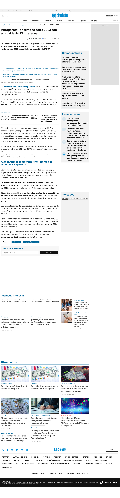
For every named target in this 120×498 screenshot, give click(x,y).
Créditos (38, 11)
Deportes (39, 460)
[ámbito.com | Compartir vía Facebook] (47, 38)
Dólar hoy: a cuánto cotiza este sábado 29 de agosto (73, 104)
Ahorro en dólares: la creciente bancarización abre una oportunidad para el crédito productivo (14, 422)
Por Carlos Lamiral (6, 330)
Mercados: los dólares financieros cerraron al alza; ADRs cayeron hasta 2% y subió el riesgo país (75, 422)
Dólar (25, 21)
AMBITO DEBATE (77, 473)
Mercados (86, 457)
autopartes (23, 25)
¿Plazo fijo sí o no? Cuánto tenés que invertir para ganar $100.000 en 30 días (44, 322)
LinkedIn (17, 450)
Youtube (22, 449)
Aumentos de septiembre (87, 11)
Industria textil (56, 11)
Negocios (71, 21)
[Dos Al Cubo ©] (109, 482)
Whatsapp (27, 450)
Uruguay (94, 21)
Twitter (3, 450)
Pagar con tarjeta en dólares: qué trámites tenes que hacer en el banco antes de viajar (81, 305)
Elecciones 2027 (17, 11)
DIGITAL (39, 473)
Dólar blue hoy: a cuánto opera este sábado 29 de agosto (73, 95)
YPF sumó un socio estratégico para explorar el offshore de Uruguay (74, 59)
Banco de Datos (71, 457)
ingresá (116, 15)
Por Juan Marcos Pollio (67, 394)
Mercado (46, 11)
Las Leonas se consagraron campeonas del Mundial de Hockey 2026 (74, 69)
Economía (35, 21)
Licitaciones (7, 467)
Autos (88, 460)
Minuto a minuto (67, 415)
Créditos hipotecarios (70, 11)
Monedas (65, 198)
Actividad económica (31, 242)
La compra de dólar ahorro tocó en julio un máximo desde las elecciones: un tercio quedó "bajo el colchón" (81, 321)
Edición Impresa (53, 460)
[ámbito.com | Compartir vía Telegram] (55, 38)
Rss (17, 464)
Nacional (18, 460)
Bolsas (70, 198)
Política (59, 21)
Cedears (85, 198)
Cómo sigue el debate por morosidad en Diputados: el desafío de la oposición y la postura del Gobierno (76, 145)
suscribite (109, 15)
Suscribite (49, 252)
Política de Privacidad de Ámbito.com (53, 464)
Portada (5, 457)
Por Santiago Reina (78, 329)
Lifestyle (6, 460)
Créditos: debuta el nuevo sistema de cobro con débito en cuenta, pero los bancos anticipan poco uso (77, 133)
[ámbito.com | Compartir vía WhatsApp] (45, 38)
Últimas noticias (20, 457)
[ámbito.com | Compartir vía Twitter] (50, 38)
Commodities (78, 198)
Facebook (7, 450)
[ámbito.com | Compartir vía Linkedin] (52, 38)
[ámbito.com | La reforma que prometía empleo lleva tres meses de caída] (5, 117)
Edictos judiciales (94, 464)
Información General (73, 460)
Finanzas (48, 21)
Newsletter (115, 20)
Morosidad (29, 11)
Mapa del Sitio (28, 464)
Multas (109, 464)
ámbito (3, 25)
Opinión (83, 21)
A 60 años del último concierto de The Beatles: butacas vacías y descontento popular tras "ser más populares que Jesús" (73, 82)
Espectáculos (101, 460)
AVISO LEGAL (77, 464)
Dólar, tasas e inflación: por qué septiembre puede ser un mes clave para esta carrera (49, 118)
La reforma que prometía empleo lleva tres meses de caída (20, 117)
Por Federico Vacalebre (8, 429)
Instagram (12, 450)
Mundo (28, 460)
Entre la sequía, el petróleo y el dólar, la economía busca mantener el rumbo (44, 420)
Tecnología (7, 464)
